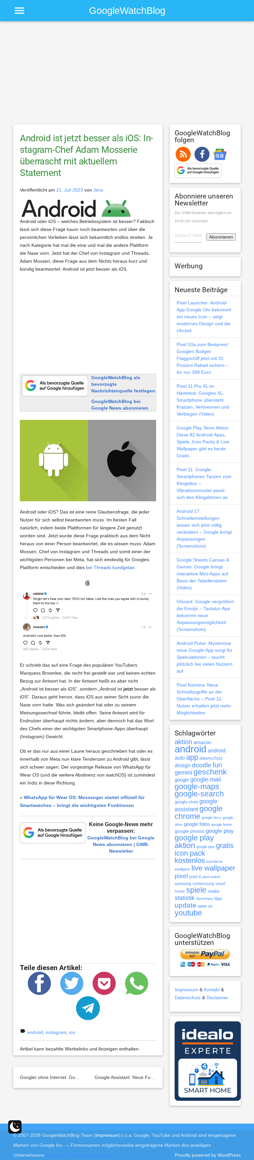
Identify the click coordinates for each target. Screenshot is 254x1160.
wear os (205, 906)
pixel (181, 875)
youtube (188, 913)
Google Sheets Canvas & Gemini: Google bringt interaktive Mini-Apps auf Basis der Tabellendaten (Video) (203, 573)
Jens (98, 190)
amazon (202, 742)
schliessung (203, 883)
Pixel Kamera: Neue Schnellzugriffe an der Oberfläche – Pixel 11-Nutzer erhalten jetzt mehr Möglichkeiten (204, 698)
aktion (183, 741)
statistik (184, 898)
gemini (183, 772)
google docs (211, 818)
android (35, 1032)
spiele (196, 890)
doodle (201, 765)
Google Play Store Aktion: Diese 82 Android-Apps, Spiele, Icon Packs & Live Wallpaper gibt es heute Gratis (203, 441)
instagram (56, 1032)
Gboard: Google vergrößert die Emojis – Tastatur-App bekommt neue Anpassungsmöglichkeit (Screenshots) (205, 615)
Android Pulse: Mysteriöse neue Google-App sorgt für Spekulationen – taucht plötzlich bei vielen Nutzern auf (205, 657)
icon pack (190, 853)
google (182, 779)
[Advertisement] (127, 75)
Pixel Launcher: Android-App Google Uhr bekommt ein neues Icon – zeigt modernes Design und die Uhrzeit (204, 316)
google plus (205, 847)
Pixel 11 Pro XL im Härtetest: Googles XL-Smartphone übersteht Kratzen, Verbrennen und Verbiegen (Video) (203, 400)
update (185, 905)
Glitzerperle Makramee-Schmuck (80, 1155)
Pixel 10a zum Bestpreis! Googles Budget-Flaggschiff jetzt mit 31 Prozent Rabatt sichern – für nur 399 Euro (203, 358)
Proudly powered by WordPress (208, 1155)
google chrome (199, 812)
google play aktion (194, 841)
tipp (218, 898)
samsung (183, 883)
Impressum (186, 989)
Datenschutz (188, 997)
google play (220, 831)
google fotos (197, 824)
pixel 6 (195, 876)
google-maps (197, 786)
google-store (186, 801)
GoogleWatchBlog (127, 10)
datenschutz (211, 758)
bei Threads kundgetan (110, 567)
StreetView (204, 899)
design (182, 765)
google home (221, 824)
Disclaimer (217, 997)
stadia (213, 891)
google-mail (205, 779)
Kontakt (212, 989)
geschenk (210, 772)
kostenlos (190, 860)
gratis (224, 845)
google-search (199, 794)
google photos (189, 831)
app (192, 757)
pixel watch (211, 877)
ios (72, 1032)
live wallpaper (213, 868)
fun (217, 765)
